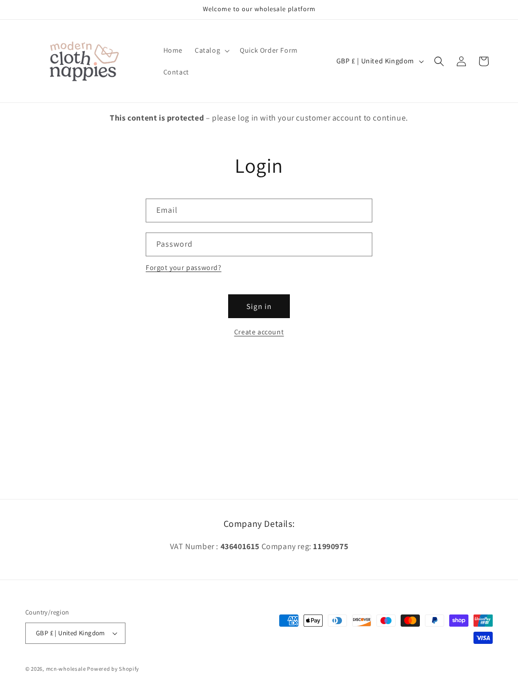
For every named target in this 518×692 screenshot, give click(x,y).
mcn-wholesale (66, 668)
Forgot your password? (184, 267)
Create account (259, 331)
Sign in (259, 306)
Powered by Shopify (113, 668)
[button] (211, 50)
